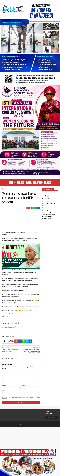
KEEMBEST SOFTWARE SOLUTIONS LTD (41, 424)
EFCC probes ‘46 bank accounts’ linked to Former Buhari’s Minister (48, 196)
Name (4, 385)
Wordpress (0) (24, 358)
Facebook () (31, 358)
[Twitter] (36, 208)
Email (24, 385)
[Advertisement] (21, 220)
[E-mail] (27, 208)
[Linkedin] (38, 208)
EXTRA (14, 336)
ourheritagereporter (7, 206)
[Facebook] (30, 208)
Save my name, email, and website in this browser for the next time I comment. (21, 398)
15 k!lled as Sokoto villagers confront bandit (10, 350)
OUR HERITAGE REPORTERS (30, 182)
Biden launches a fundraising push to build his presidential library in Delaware (31, 351)
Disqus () (37, 358)
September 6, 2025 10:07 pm (19, 206)
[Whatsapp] (33, 208)
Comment (5, 371)
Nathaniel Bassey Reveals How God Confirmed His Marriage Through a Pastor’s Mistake (50, 205)
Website (4, 391)
